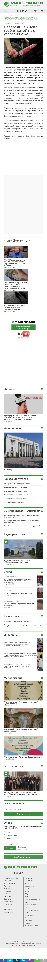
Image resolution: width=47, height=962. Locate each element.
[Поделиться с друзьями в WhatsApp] (37, 960)
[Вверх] (43, 960)
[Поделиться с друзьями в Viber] (30, 960)
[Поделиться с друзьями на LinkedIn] (23, 960)
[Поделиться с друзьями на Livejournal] (16, 960)
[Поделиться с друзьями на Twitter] (10, 960)
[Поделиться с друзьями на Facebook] (3, 960)
